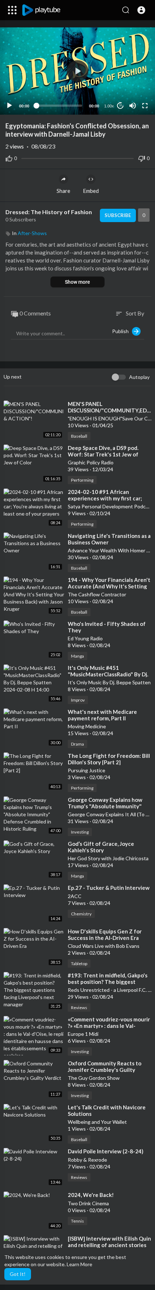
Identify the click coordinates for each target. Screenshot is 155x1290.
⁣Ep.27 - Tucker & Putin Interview (109, 887)
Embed (91, 190)
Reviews (79, 1007)
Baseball (79, 436)
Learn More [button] (79, 1264)
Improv (78, 700)
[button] (141, 10)
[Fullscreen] (145, 105)
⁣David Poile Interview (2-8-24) (105, 1151)
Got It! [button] (18, 1274)
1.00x (109, 106)
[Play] (9, 105)
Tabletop (79, 963)
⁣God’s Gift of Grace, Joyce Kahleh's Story (101, 846)
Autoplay (139, 377)
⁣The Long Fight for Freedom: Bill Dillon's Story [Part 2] (109, 758)
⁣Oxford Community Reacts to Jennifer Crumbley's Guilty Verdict (104, 1069)
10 (120, 105)
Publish (122, 331)
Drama (77, 744)
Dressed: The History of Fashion (48, 211)
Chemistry (81, 913)
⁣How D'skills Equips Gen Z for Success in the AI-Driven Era (105, 934)
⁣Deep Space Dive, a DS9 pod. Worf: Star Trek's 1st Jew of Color (103, 454)
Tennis (77, 1221)
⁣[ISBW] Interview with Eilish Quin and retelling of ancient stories (109, 1241)
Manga (77, 656)
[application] (77, 71)
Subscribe (118, 215)
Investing (80, 832)
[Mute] (132, 105)
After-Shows (32, 233)
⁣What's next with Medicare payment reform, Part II (102, 714)
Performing (82, 480)
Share (63, 190)
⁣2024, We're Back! (91, 1195)
